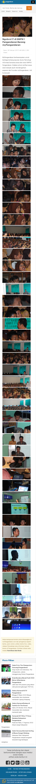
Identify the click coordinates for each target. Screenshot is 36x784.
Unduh (3, 11)
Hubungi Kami (22, 775)
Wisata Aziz (15, 11)
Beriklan (13, 775)
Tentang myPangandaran (21, 769)
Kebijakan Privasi (11, 772)
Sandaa (21, 11)
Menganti (8, 11)
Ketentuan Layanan (25, 772)
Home (9, 769)
